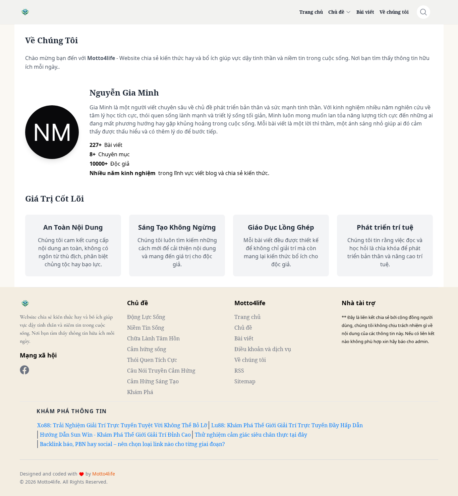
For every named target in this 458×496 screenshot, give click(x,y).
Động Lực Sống (146, 317)
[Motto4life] (24, 370)
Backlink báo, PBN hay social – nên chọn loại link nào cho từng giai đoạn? (132, 444)
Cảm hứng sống (146, 349)
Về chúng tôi (394, 12)
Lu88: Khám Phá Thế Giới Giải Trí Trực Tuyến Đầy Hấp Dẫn (287, 425)
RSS (239, 370)
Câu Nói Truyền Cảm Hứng (161, 370)
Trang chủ (311, 12)
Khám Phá (140, 392)
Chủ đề (336, 12)
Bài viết (365, 12)
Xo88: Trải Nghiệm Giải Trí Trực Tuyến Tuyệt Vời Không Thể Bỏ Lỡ (122, 425)
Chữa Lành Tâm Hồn (153, 338)
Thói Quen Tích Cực (152, 360)
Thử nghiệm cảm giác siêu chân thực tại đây (251, 434)
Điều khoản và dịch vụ (262, 349)
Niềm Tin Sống (145, 327)
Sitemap (244, 381)
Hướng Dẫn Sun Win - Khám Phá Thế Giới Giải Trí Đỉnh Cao (115, 434)
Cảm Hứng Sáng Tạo (153, 381)
